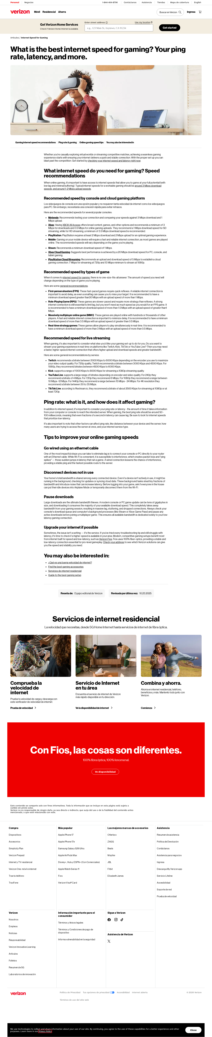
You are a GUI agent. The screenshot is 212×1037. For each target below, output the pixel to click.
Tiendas (161, 2)
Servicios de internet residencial (64, 570)
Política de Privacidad (70, 992)
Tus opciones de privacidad (96, 992)
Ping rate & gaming (68, 142)
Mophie (111, 855)
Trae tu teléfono (16, 875)
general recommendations (74, 285)
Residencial (49, 11)
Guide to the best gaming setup (64, 575)
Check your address (113, 542)
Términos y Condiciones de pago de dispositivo (75, 931)
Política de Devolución (167, 841)
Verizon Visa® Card (67, 882)
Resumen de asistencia (168, 834)
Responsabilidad (17, 940)
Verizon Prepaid (17, 855)
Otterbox (112, 834)
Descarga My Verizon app (169, 869)
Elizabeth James (116, 875)
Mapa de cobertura (179, 2)
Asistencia (147, 2)
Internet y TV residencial (20, 862)
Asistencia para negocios (169, 855)
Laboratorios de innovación (22, 974)
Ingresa (160, 862)
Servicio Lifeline (165, 875)
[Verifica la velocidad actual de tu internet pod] (40, 672)
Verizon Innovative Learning (22, 947)
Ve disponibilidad (105, 771)
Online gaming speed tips (91, 142)
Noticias (13, 933)
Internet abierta (140, 992)
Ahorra (62, 11)
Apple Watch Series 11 (68, 869)
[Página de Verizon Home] (20, 11)
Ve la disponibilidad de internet (92, 708)
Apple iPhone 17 (66, 834)
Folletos (13, 960)
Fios (60, 875)
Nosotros (13, 919)
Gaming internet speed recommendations (35, 142)
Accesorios (14, 841)
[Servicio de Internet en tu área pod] (106, 672)
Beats (110, 848)
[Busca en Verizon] (170, 12)
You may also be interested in (120, 142)
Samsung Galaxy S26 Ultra (71, 848)
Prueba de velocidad (21, 708)
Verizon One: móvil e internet (22, 869)
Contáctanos (130, 2)
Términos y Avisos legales (70, 922)
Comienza (147, 708)
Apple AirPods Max (67, 855)
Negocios (28, 2)
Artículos (14, 38)
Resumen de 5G (16, 967)
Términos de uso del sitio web (74, 1000)
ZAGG (111, 841)
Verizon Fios (105, 538)
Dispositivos (15, 834)
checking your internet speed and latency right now (114, 160)
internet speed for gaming (76, 277)
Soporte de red (164, 889)
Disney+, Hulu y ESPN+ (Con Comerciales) (79, 862)
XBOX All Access (71, 224)
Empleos (13, 926)
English (197, 2)
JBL (110, 862)
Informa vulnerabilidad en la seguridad (76, 939)
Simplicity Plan (16, 848)
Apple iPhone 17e (66, 841)
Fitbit (110, 869)
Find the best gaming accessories (65, 566)
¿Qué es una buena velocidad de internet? (70, 562)
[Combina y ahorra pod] (171, 672)
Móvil (37, 11)
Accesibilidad (163, 882)
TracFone (13, 882)
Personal (14, 2)
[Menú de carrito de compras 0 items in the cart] (200, 11)
